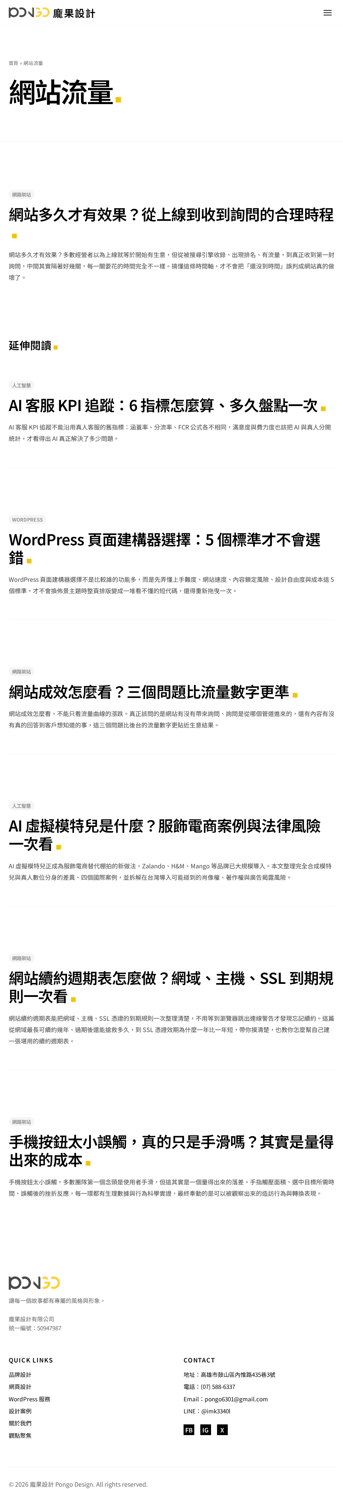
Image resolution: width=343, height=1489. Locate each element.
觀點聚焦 (20, 1435)
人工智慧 (21, 385)
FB (189, 1429)
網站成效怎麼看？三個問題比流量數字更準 (149, 691)
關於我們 (20, 1423)
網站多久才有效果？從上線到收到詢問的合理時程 (171, 215)
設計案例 (20, 1411)
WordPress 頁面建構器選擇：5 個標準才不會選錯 (165, 548)
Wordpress (27, 519)
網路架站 (21, 194)
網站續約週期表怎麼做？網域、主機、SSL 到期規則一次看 (171, 986)
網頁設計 (20, 1386)
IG (205, 1429)
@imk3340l (215, 1411)
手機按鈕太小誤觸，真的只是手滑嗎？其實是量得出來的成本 (171, 1150)
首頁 (13, 62)
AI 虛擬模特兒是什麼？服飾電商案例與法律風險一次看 (165, 834)
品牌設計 (20, 1374)
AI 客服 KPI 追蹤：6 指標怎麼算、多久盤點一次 (163, 405)
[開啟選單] (327, 12)
